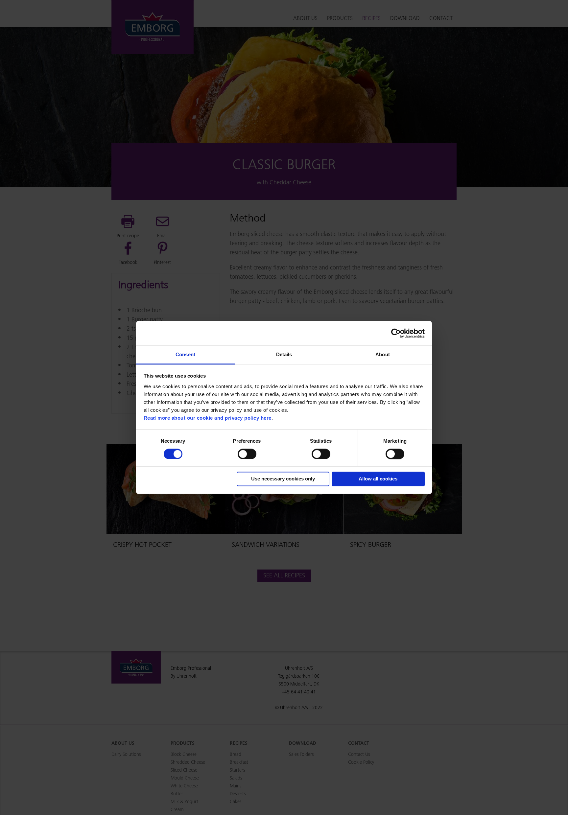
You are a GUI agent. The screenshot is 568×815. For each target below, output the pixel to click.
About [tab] (382, 354)
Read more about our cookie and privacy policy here (208, 418)
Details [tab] (284, 354)
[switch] (247, 454)
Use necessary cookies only (283, 479)
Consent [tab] (185, 354)
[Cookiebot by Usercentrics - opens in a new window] (396, 333)
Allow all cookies (378, 479)
